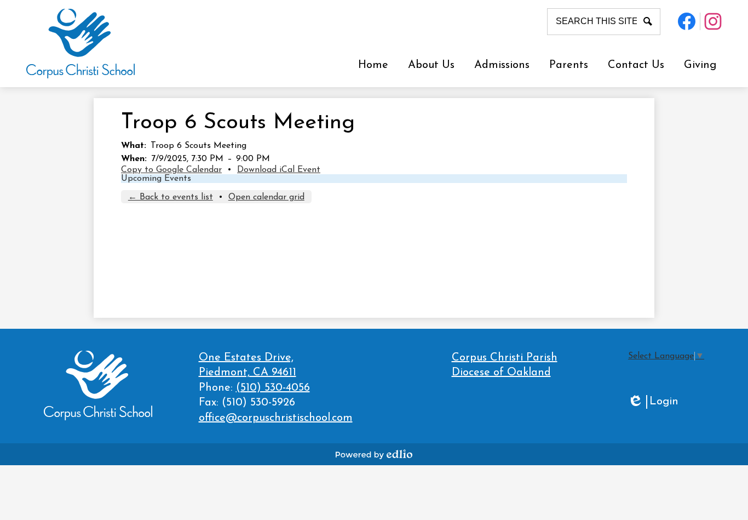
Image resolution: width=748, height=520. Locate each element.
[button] (431, 65)
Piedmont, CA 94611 (247, 365)
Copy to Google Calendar (171, 169)
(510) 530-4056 (273, 387)
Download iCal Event (278, 169)
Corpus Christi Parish (504, 357)
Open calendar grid (266, 197)
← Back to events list (170, 197)
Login (653, 402)
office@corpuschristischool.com (276, 418)
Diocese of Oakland (501, 372)
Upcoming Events (156, 178)
